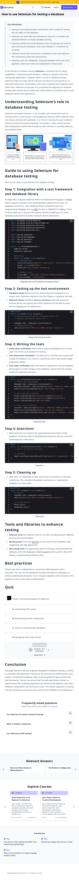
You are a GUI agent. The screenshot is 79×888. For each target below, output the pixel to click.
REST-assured (43, 552)
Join (68, 7)
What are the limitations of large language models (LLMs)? (20, 854)
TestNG (68, 199)
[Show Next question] (48, 650)
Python (62, 209)
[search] (33, 7)
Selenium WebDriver (42, 300)
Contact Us (54, 706)
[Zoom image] (39, 148)
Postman (30, 552)
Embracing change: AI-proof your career (57, 842)
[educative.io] (6, 7)
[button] (9, 220)
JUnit (60, 199)
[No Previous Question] (30, 650)
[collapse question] (70, 713)
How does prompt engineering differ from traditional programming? (20, 843)
